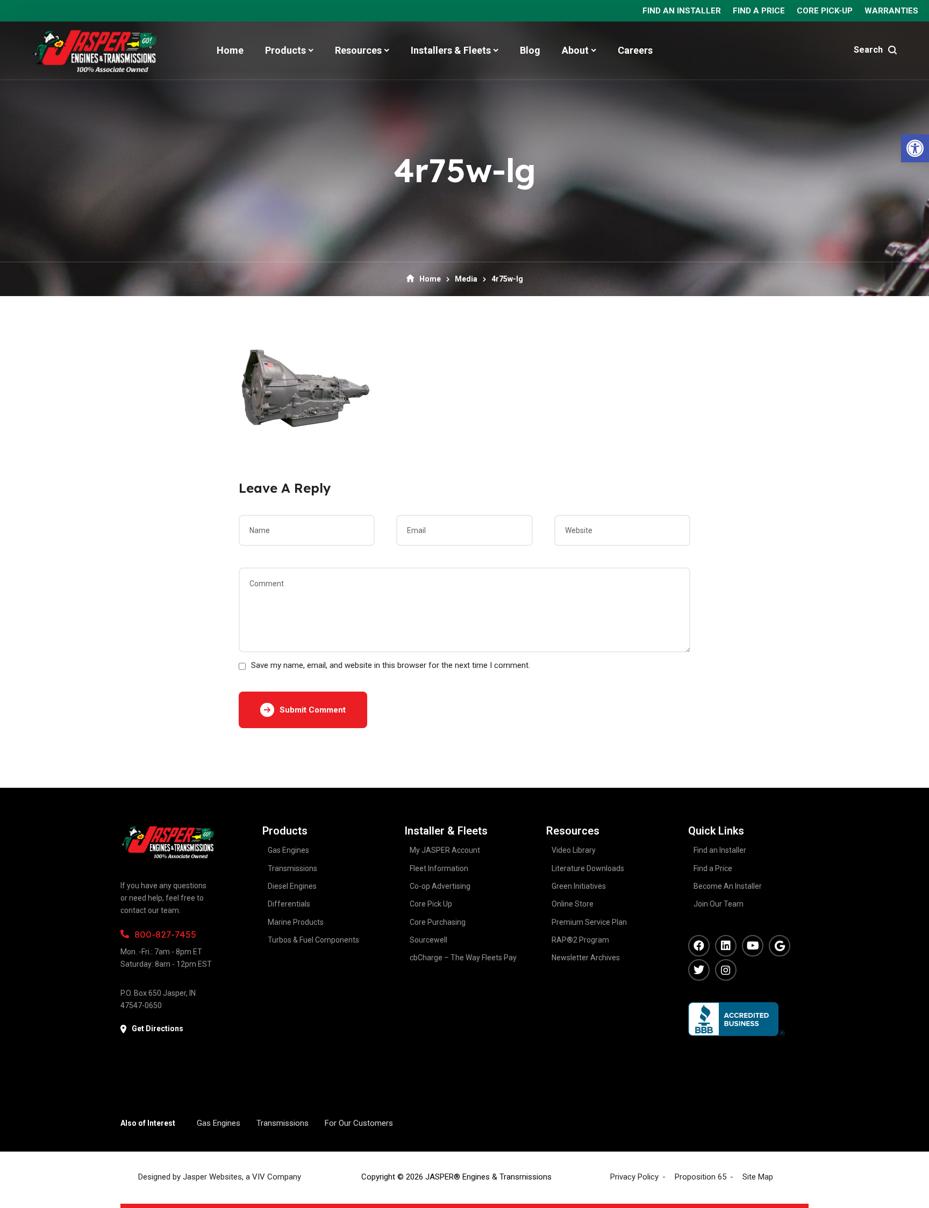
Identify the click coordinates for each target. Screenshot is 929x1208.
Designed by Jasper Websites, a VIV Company (219, 1177)
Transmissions (282, 1123)
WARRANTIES (891, 11)
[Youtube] (752, 946)
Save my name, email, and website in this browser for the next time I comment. (390, 665)
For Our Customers (359, 1123)
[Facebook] (699, 946)
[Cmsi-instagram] (726, 970)
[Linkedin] (726, 946)
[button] (915, 148)
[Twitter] (699, 970)
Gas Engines (218, 1123)
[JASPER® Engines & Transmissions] (94, 50)
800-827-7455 (165, 934)
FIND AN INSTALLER (681, 11)
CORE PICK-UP (825, 11)
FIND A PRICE (759, 11)
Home (430, 279)
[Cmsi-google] (779, 946)
